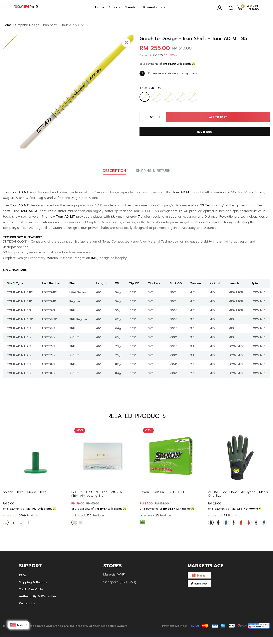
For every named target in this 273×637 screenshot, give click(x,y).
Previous (13, 476)
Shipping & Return (153, 170)
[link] (58, 432)
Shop (113, 7)
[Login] (220, 7)
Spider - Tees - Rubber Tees (25, 492)
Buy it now (204, 132)
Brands (131, 7)
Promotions (153, 7)
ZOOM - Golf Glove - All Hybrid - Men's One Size (238, 493)
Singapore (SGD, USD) (119, 582)
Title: (150, 88)
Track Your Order (31, 589)
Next (260, 476)
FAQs (22, 575)
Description (114, 170)
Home (100, 7)
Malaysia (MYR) (114, 574)
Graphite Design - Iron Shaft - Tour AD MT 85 (193, 38)
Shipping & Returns (33, 582)
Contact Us (27, 603)
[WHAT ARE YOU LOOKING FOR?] (230, 7)
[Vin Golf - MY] (28, 7)
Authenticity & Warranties (38, 596)
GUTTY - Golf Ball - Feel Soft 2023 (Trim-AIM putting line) (98, 493)
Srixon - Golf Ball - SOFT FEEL (162, 492)
